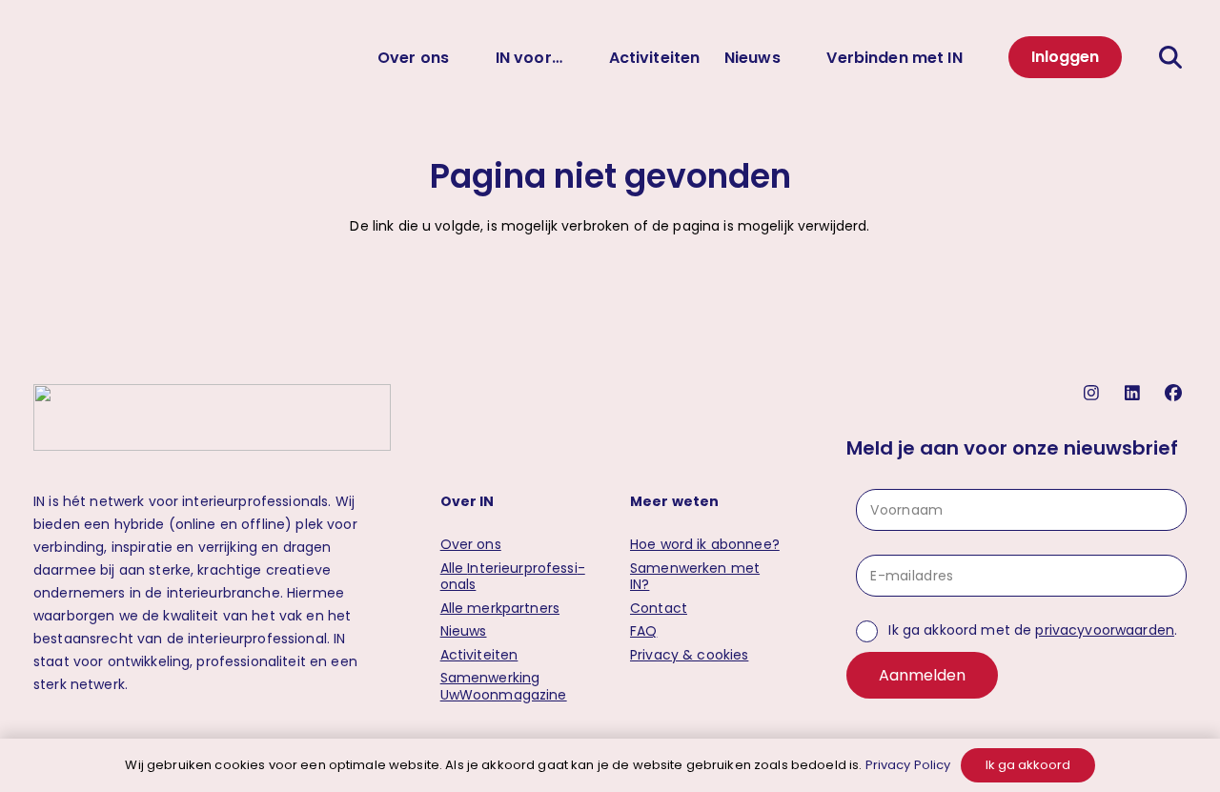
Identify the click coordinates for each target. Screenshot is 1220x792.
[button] (1173, 57)
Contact (658, 608)
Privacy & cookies (689, 654)
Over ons (470, 544)
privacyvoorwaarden (1104, 630)
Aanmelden (922, 675)
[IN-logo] (56, 57)
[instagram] (1094, 393)
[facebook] (1176, 393)
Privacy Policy (908, 765)
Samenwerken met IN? (695, 576)
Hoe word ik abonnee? (705, 544)
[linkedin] (1135, 393)
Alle (512, 576)
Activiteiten (479, 654)
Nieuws (463, 630)
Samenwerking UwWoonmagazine (503, 686)
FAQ (643, 630)
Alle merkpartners (499, 608)
